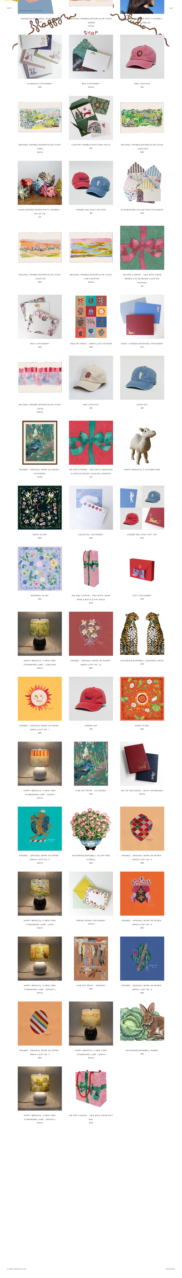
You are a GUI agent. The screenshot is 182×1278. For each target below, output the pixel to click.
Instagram (170, 1269)
